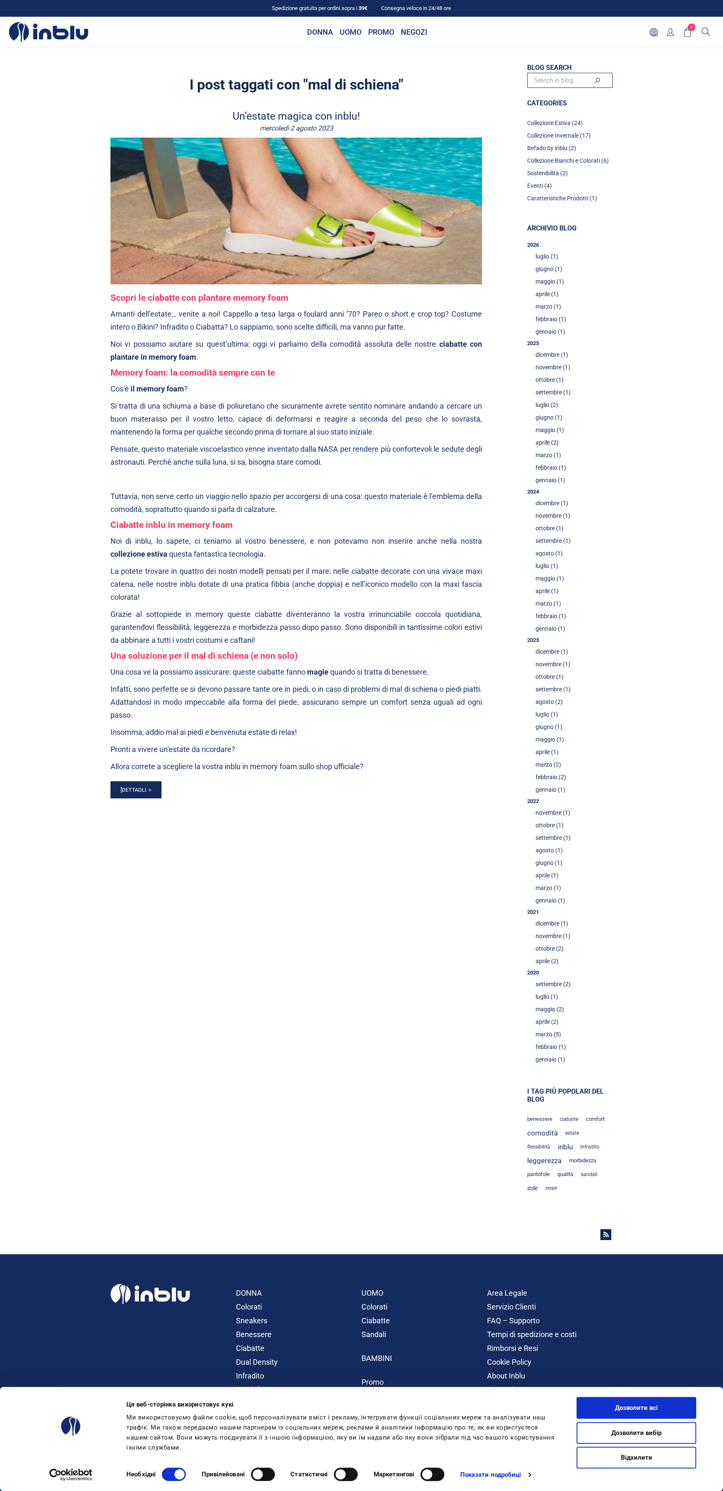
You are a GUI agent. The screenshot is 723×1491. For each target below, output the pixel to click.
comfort (595, 1119)
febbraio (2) (551, 777)
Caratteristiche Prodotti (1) (562, 198)
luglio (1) (547, 256)
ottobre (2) (550, 948)
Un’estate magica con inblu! (296, 116)
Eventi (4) (539, 185)
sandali (589, 1174)
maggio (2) (550, 1009)
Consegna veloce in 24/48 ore (416, 8)
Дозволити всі (636, 1408)
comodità (542, 1133)
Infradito (250, 1375)
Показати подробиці (490, 1474)
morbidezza (582, 1160)
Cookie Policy (509, 1362)
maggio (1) (550, 281)
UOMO (372, 1293)
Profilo (670, 32)
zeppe (551, 1188)
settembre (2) (553, 984)
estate (572, 1133)
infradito (590, 1147)
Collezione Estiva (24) (555, 123)
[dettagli (133, 790)
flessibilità (538, 1147)
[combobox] (570, 80)
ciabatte (569, 1119)
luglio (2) (547, 405)
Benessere (254, 1334)
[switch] (263, 1474)
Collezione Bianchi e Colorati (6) (568, 160)
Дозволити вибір (636, 1433)
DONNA (249, 1293)
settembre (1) (553, 392)
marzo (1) (548, 306)
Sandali (374, 1334)
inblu (565, 1147)
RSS (606, 1234)
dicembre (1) (552, 354)
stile (532, 1188)
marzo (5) (548, 1034)
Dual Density (257, 1362)
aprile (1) (547, 294)
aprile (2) (547, 442)
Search (597, 80)
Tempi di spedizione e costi (532, 1334)
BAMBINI (377, 1358)
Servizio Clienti (511, 1306)
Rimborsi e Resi (512, 1348)
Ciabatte (250, 1348)
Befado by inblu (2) (551, 148)
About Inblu (506, 1375)
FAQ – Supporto (513, 1320)
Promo (373, 1382)
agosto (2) (549, 701)
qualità (565, 1174)
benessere (539, 1119)
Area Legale (507, 1293)
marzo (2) (548, 764)
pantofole (538, 1174)
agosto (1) (549, 553)
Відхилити (636, 1457)
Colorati (249, 1306)
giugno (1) (549, 269)
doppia (329, 584)
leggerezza (544, 1160)
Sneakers (251, 1320)
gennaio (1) (550, 331)
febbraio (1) (551, 319)
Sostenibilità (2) (547, 173)
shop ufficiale (338, 766)
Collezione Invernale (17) (559, 135)
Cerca (705, 31)
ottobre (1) (550, 379)
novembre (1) (553, 367)
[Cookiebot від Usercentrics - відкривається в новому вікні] (71, 1474)
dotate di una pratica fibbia (244, 584)
